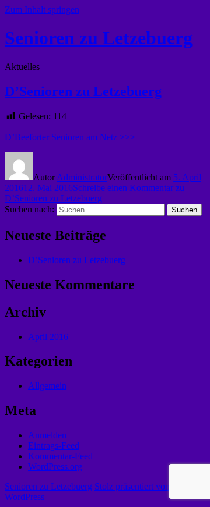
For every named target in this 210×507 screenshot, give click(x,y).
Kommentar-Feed (60, 456)
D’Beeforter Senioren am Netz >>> (70, 137)
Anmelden (47, 435)
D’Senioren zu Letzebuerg (83, 91)
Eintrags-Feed (53, 446)
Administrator (82, 177)
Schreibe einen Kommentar (94, 193)
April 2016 (48, 337)
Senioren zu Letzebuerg (98, 37)
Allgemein (47, 386)
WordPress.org (55, 466)
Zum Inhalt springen (42, 10)
